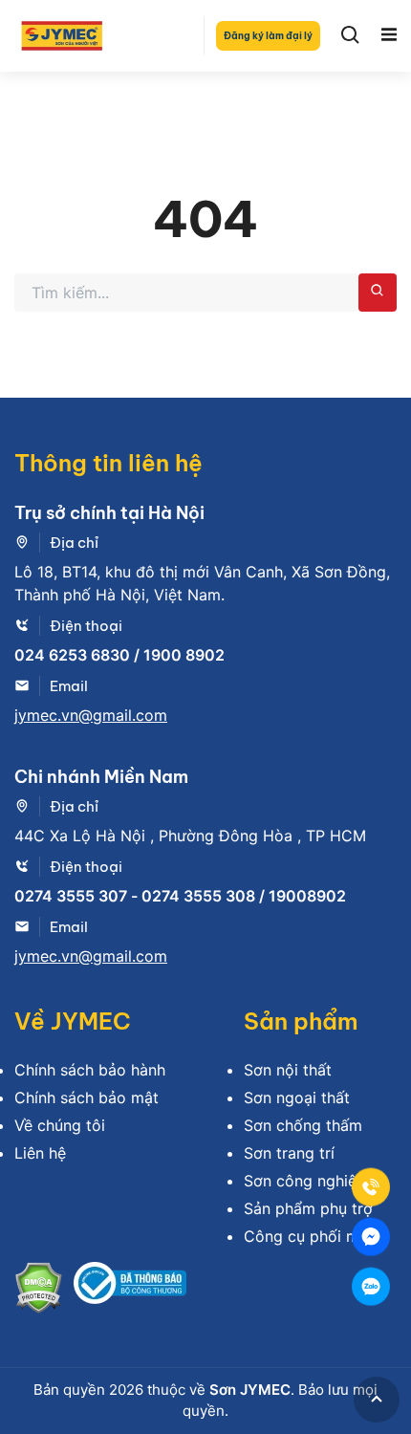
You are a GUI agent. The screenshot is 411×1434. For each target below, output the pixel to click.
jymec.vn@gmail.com (90, 715)
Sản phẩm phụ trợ (308, 1208)
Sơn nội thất (288, 1069)
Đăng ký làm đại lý (268, 36)
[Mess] (370, 1237)
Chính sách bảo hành (89, 1069)
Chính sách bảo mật (86, 1097)
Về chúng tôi (59, 1125)
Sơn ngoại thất (297, 1097)
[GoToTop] (377, 1400)
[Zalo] (370, 1286)
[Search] (351, 35)
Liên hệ (40, 1152)
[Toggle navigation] (389, 35)
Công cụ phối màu (310, 1236)
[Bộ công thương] (130, 1290)
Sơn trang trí (289, 1152)
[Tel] (370, 1187)
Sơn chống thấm (303, 1125)
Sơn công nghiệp (305, 1180)
